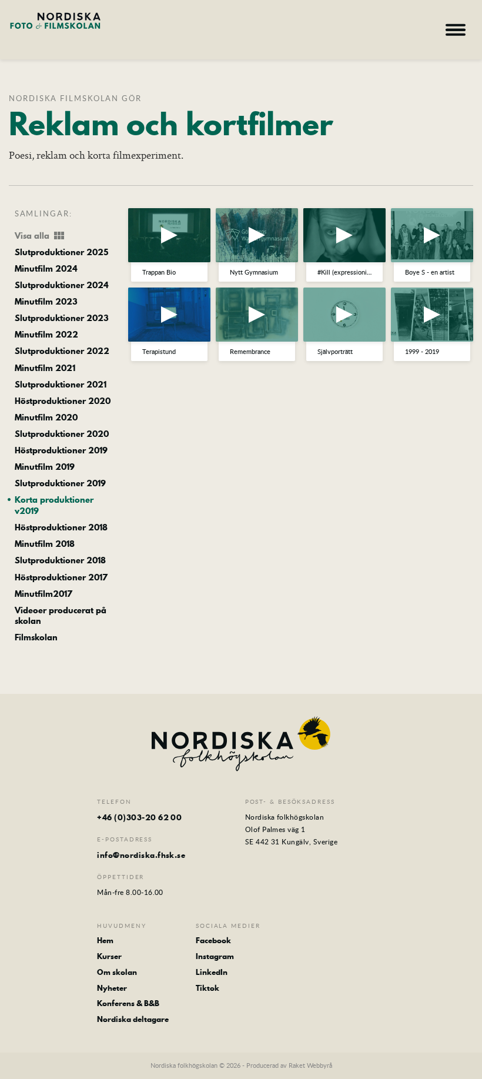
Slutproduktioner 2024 (62, 285)
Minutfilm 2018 (45, 544)
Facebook (213, 941)
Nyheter (112, 988)
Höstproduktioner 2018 (61, 527)
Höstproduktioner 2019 (61, 450)
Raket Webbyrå (310, 1065)
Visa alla (40, 236)
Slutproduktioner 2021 (60, 384)
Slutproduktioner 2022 (62, 351)
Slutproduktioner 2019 (60, 483)
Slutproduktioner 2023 (62, 318)
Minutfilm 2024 (46, 269)
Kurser (109, 956)
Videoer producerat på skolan (60, 616)
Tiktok (207, 988)
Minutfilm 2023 (46, 302)
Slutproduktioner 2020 (62, 434)
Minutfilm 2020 (46, 417)
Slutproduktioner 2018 (60, 560)
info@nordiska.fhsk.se (141, 855)
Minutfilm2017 (43, 594)
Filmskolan (36, 637)
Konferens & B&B (128, 1003)
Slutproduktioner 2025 (61, 252)
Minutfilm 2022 (46, 334)
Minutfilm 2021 (45, 368)
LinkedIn (211, 972)
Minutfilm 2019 (45, 467)
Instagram (215, 956)
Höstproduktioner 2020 (63, 401)
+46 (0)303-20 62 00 (139, 817)
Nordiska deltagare (133, 1019)
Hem (105, 941)
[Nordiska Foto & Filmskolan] (55, 28)
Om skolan (117, 972)
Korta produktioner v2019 (54, 505)
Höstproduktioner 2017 (61, 577)
